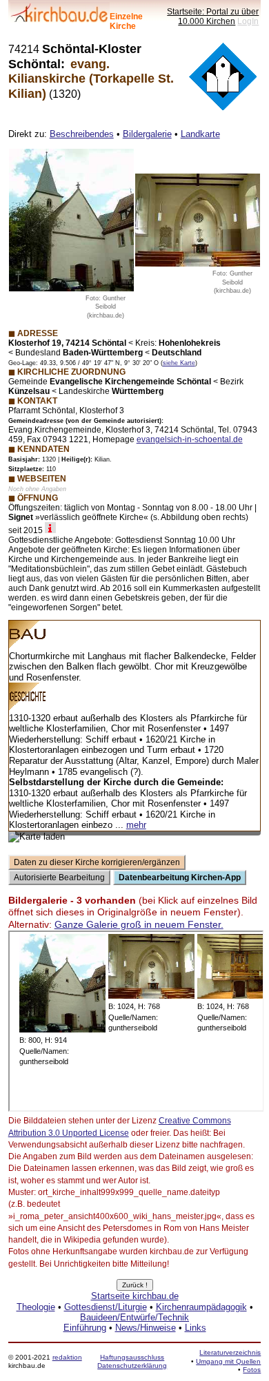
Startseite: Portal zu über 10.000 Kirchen (213, 16)
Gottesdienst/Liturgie (105, 1307)
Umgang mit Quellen (228, 1361)
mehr (136, 825)
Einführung (84, 1327)
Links (195, 1327)
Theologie (36, 1307)
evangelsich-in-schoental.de (190, 439)
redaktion (67, 1357)
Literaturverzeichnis (230, 1352)
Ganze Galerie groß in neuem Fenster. (138, 924)
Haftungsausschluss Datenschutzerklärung (132, 1361)
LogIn (248, 21)
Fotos (252, 1369)
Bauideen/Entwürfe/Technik (134, 1317)
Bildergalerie (147, 134)
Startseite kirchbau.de (135, 1296)
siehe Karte (179, 363)
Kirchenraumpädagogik (201, 1307)
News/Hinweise (145, 1327)
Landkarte (200, 134)
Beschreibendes (82, 134)
